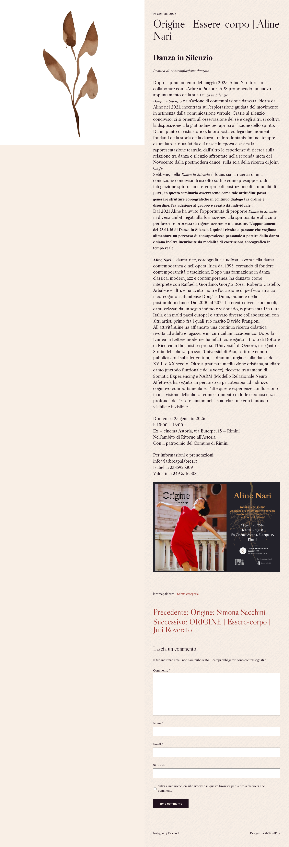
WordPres (274, 833)
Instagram (159, 833)
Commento (161, 670)
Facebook (174, 833)
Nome (158, 723)
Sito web (159, 765)
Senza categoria (188, 594)
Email (158, 744)
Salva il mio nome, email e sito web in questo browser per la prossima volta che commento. (211, 788)
